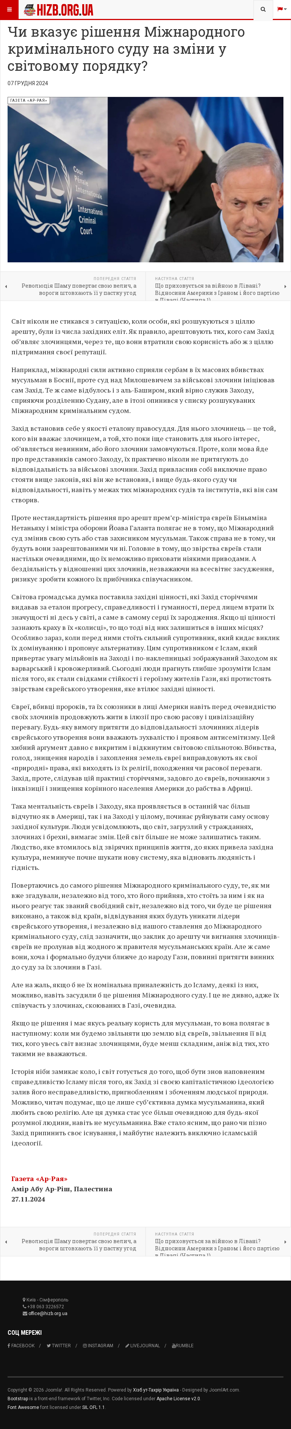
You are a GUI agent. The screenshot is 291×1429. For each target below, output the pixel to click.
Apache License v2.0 (178, 1398)
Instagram (100, 1345)
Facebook (22, 1345)
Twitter (61, 1345)
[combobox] (263, 9)
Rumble (185, 1345)
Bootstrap (18, 1398)
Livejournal (144, 1345)
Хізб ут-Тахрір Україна (156, 1390)
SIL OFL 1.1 (93, 1407)
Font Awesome (23, 1407)
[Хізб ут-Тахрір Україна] (58, 9)
